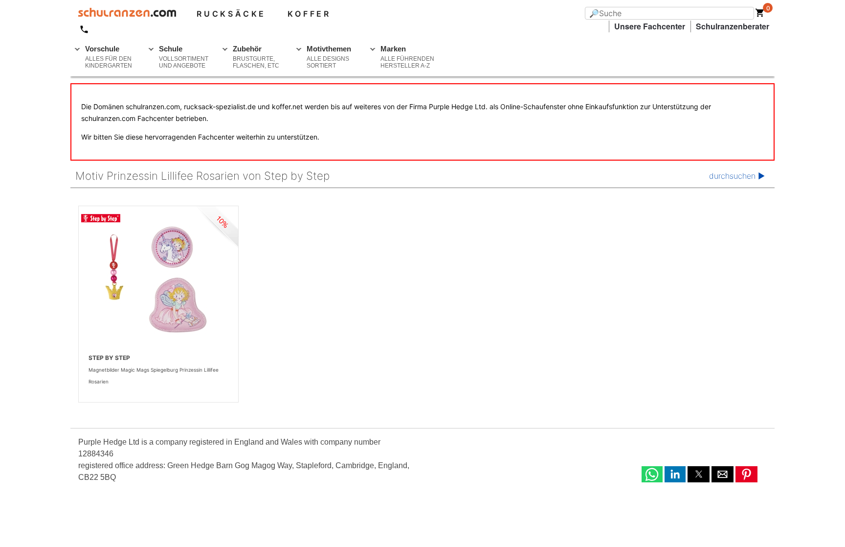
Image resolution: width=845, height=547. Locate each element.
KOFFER (309, 14)
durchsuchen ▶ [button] (737, 176)
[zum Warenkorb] (760, 15)
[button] (652, 474)
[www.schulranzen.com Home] (123, 14)
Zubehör (256, 57)
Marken (407, 57)
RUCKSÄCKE (231, 14)
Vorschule (108, 57)
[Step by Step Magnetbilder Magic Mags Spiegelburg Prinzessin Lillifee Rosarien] (158, 279)
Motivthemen (329, 57)
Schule (183, 57)
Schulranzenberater (732, 26)
